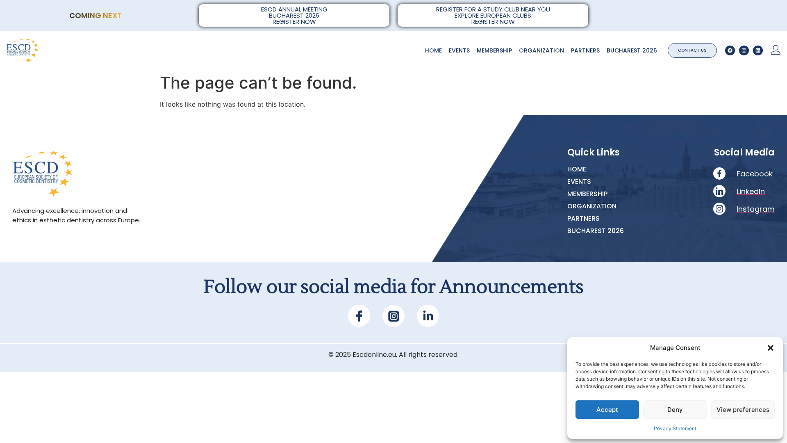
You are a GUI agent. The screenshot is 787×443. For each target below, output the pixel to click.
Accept (607, 409)
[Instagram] (744, 50)
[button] (771, 348)
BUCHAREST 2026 (632, 50)
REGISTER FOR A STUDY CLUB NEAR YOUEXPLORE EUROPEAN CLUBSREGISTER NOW (493, 15)
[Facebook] (730, 50)
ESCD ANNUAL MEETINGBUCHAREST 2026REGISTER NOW (294, 15)
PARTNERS (585, 50)
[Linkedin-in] (428, 316)
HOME (433, 50)
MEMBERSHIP (494, 50)
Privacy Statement (675, 428)
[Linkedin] (758, 50)
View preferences (742, 409)
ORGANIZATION (541, 50)
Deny (675, 409)
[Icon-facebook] (359, 316)
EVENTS (459, 50)
